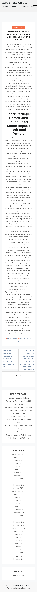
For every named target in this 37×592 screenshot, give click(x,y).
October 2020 (18, 525)
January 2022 (18, 479)
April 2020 (18, 544)
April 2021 (18, 507)
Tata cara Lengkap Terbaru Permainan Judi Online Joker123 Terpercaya (18, 401)
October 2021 (18, 488)
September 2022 (18, 454)
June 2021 (19, 500)
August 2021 (18, 494)
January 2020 (18, 553)
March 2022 (18, 473)
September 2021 (18, 491)
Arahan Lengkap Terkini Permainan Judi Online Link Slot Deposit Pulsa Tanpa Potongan (18, 410)
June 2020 (19, 537)
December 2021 (18, 482)
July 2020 (18, 534)
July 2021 (18, 497)
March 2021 (18, 510)
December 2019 (18, 556)
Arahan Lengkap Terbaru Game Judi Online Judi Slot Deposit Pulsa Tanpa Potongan (18, 429)
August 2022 (18, 457)
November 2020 (19, 522)
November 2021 (19, 485)
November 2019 (19, 559)
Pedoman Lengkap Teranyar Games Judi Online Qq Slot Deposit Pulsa (9, 359)
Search (18, 376)
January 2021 (18, 516)
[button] (35, 5)
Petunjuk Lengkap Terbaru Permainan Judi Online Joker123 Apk (18, 420)
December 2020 (18, 519)
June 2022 (19, 463)
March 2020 (18, 547)
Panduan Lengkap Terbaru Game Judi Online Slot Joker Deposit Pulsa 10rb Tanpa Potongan (27, 360)
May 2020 (18, 540)
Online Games (12, 338)
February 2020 (18, 550)
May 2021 (18, 503)
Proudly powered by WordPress (18, 585)
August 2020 (18, 531)
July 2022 (18, 460)
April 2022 (18, 470)
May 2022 (18, 466)
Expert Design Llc (15, 2)
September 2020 (18, 528)
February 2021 (18, 513)
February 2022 (18, 476)
